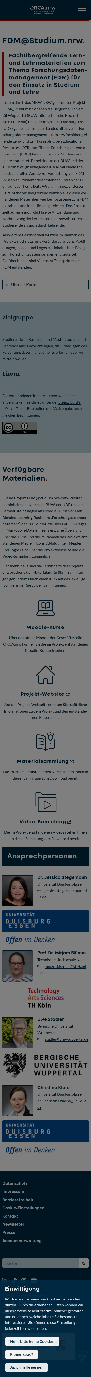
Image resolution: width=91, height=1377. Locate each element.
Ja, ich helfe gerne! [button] (26, 1367)
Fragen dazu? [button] (21, 1354)
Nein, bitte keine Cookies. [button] (32, 1341)
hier (23, 1328)
